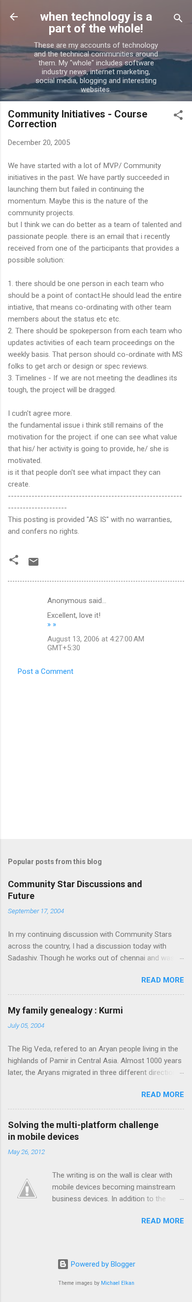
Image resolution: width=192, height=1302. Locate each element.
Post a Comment (45, 671)
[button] (178, 116)
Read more (162, 980)
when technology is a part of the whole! (96, 22)
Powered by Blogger (102, 1264)
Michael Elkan (117, 1283)
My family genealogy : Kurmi (65, 1010)
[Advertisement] (96, 754)
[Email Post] (33, 565)
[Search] (178, 20)
